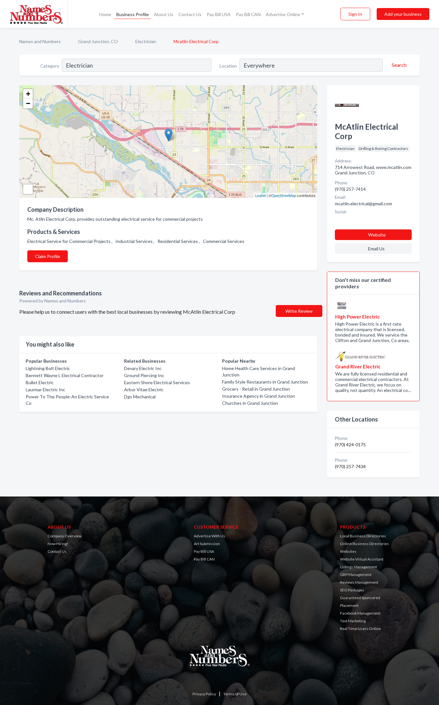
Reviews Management (359, 582)
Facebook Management (360, 613)
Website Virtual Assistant (361, 559)
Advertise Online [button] (283, 14)
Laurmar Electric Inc (45, 389)
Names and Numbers (40, 41)
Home (105, 14)
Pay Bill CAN (248, 14)
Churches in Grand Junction (250, 403)
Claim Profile (47, 256)
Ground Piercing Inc (144, 375)
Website (377, 234)
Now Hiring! (58, 543)
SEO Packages (352, 590)
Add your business (403, 14)
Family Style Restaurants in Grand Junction (265, 382)
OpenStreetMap (283, 195)
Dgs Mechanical (140, 396)
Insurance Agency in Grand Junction (258, 396)
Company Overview (65, 535)
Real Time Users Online (360, 628)
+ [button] (28, 94)
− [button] (28, 103)
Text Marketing (353, 620)
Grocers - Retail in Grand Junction (256, 389)
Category (49, 66)
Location (228, 66)
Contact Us (190, 14)
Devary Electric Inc (143, 368)
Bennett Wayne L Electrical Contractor (64, 375)
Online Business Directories (364, 543)
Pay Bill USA (219, 14)
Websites (348, 551)
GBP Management (356, 574)
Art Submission (207, 543)
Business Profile (132, 14)
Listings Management (358, 566)
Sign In (355, 14)
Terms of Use (234, 693)
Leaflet (260, 195)
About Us (163, 14)
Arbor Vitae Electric (144, 389)
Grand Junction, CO (98, 41)
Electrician (145, 41)
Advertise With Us (209, 535)
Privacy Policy (204, 693)
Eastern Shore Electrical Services (157, 382)
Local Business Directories (363, 535)
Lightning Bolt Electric (48, 368)
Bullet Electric (40, 382)
